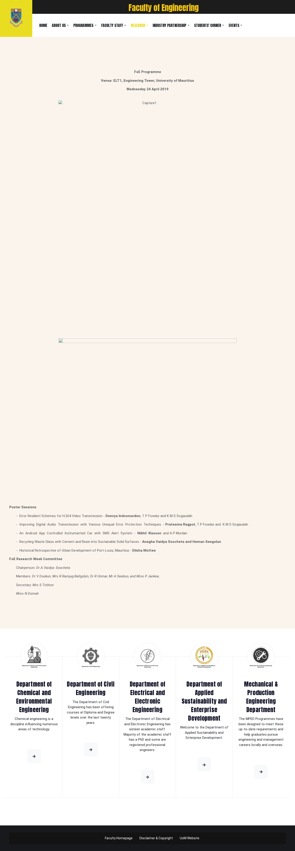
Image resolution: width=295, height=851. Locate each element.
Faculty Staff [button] (112, 25)
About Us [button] (59, 25)
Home (43, 25)
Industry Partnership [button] (169, 25)
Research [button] (138, 25)
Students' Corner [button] (207, 25)
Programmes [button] (83, 25)
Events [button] (234, 25)
